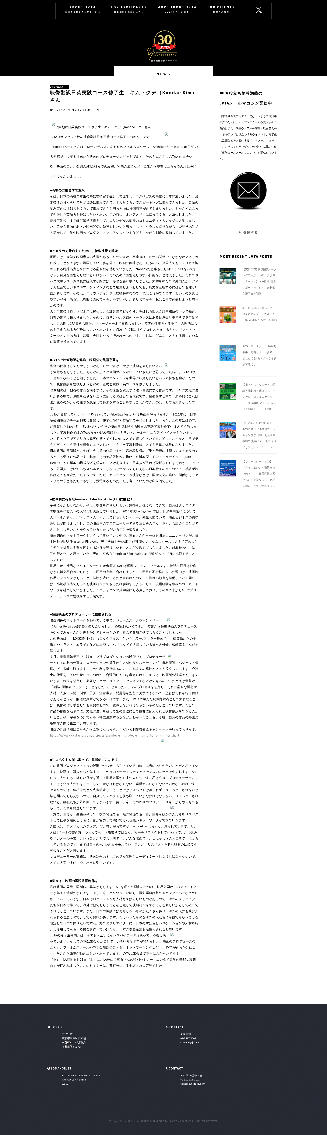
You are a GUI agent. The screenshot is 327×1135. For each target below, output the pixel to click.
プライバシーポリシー (122, 1121)
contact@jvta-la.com (192, 1083)
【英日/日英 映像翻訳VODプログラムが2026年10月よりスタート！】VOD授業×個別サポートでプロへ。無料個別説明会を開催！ (259, 281)
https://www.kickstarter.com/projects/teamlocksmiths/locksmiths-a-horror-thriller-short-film (118, 735)
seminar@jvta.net (191, 1042)
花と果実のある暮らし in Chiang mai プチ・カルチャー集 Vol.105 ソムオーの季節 (259, 314)
